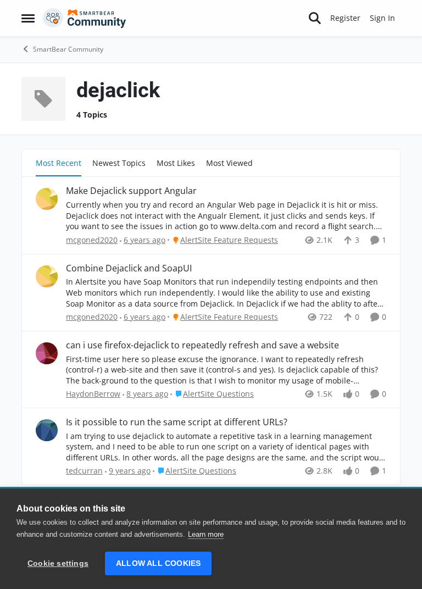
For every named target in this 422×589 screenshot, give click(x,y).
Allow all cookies (158, 563)
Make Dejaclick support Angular (131, 191)
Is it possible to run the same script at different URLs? (176, 422)
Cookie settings (57, 563)
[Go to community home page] (84, 18)
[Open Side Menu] (28, 18)
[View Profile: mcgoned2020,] (47, 199)
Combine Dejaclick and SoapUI (129, 268)
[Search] (314, 18)
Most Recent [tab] (58, 163)
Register (345, 18)
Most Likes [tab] (176, 163)
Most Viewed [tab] (229, 163)
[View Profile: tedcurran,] (47, 430)
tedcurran (84, 470)
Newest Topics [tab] (119, 163)
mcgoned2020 (92, 240)
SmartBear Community (68, 49)
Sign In (382, 18)
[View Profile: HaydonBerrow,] (47, 353)
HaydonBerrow (93, 393)
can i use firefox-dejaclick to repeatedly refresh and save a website (202, 345)
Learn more (206, 534)
